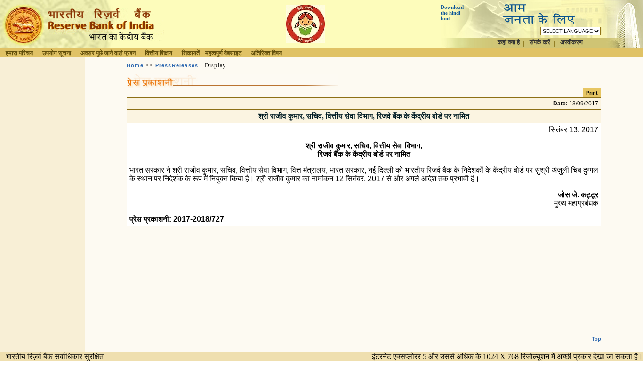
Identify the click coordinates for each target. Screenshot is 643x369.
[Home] (82, 45)
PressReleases (177, 65)
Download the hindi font (452, 12)
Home (135, 65)
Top (596, 339)
